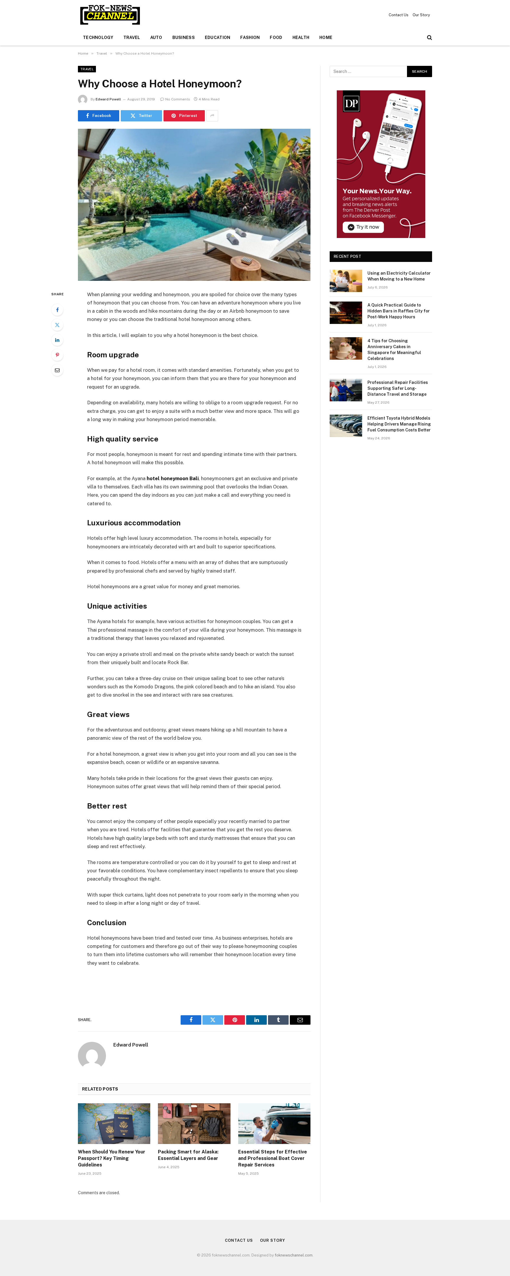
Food (276, 37)
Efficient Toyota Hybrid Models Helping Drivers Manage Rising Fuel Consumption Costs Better (399, 424)
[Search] (429, 37)
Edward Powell (108, 99)
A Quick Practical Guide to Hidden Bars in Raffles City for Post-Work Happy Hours (398, 311)
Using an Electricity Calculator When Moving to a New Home (399, 276)
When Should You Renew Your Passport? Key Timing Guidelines (111, 1158)
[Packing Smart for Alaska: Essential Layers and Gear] (194, 1123)
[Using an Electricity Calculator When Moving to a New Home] (346, 281)
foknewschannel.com (294, 1255)
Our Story (421, 15)
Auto (156, 37)
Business (183, 37)
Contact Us (398, 15)
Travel (131, 37)
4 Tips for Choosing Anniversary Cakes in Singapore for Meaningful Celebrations (394, 349)
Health (301, 37)
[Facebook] (57, 310)
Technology (98, 37)
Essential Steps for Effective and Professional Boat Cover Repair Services (272, 1158)
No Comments (177, 99)
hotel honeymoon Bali (173, 478)
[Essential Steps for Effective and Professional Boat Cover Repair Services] (274, 1123)
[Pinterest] (57, 355)
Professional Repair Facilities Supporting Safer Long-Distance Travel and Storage (397, 388)
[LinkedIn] (57, 340)
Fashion (250, 37)
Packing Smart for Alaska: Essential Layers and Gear (188, 1155)
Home (325, 37)
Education (218, 37)
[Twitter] (57, 325)
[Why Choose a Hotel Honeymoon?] (194, 205)
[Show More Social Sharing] (212, 115)
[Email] (57, 370)
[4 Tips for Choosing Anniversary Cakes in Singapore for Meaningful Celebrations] (346, 348)
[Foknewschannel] (110, 15)
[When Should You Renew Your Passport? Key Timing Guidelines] (114, 1123)
